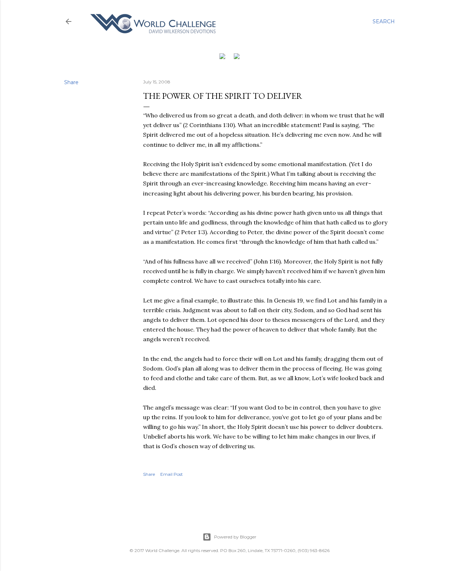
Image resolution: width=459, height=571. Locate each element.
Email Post (171, 474)
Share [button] (71, 82)
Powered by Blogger (235, 536)
